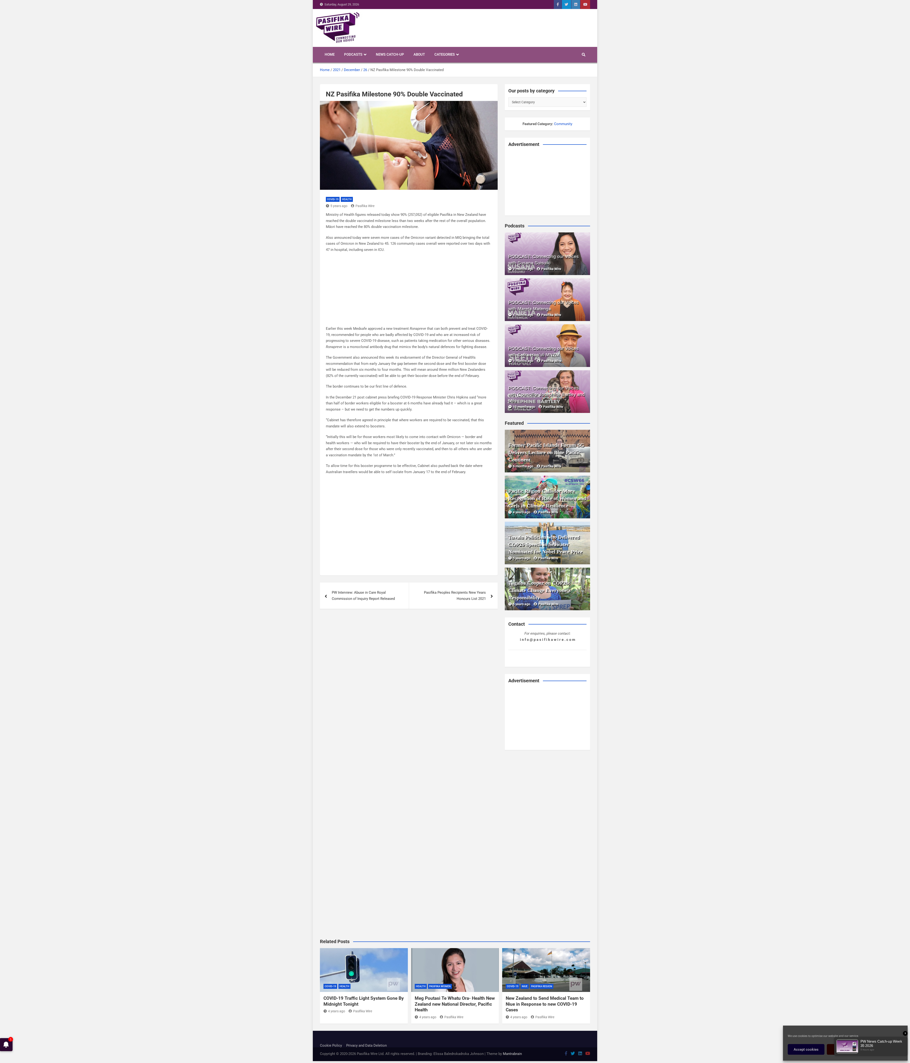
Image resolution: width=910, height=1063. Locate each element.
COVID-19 (332, 199)
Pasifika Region (541, 986)
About (419, 54)
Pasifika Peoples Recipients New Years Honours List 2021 (455, 595)
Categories (444, 54)
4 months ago (523, 315)
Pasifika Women (440, 986)
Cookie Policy (331, 1045)
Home (330, 54)
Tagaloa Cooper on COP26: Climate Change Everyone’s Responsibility (539, 590)
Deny (845, 1049)
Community (563, 124)
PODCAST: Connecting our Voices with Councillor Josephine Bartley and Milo (546, 394)
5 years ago (338, 206)
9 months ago (523, 361)
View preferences (884, 1049)
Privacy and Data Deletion (366, 1045)
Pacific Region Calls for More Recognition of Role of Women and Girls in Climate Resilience (547, 498)
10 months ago (524, 407)
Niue (525, 986)
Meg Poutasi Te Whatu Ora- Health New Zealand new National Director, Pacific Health (455, 1004)
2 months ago (523, 269)
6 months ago (523, 466)
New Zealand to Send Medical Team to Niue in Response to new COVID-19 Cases (545, 1004)
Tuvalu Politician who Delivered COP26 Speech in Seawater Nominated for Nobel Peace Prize (545, 544)
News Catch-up (390, 54)
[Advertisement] (409, 291)
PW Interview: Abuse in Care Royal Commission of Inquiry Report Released (363, 595)
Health (347, 199)
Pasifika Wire (364, 206)
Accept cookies (806, 1049)
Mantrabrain (512, 1054)
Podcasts (353, 54)
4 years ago (521, 512)
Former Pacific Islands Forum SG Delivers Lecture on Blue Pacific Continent (546, 452)
